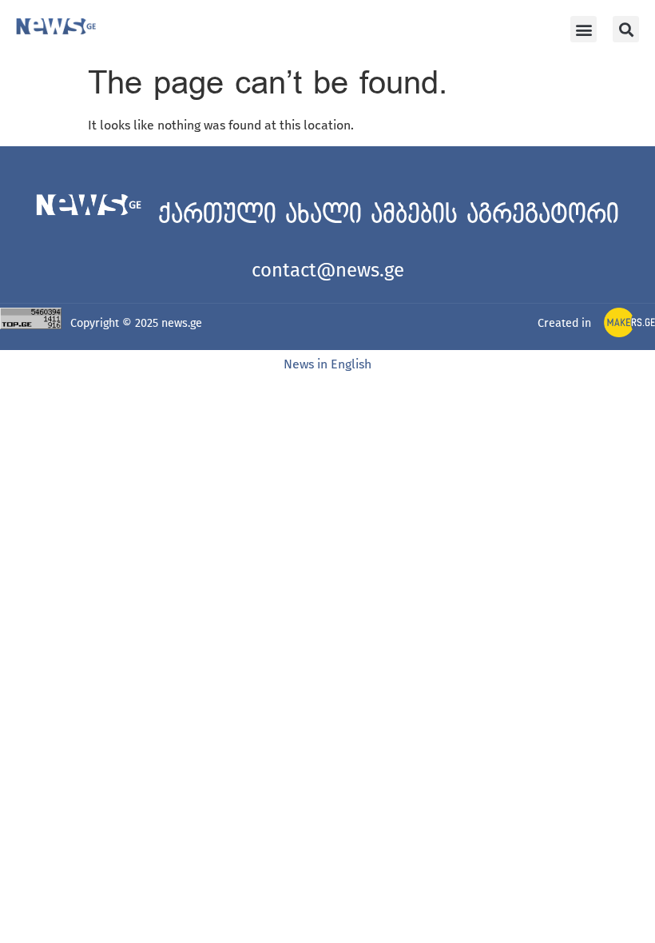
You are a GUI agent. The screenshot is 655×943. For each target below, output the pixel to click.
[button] (583, 29)
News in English (327, 364)
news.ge (181, 323)
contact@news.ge (328, 270)
